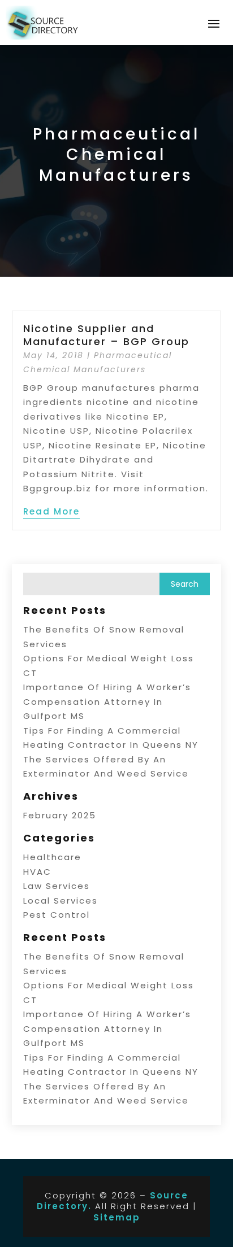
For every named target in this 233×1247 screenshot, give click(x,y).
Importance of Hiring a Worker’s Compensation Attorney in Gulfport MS (107, 701)
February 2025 (59, 815)
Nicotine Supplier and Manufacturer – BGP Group (106, 334)
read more (51, 511)
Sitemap (116, 1217)
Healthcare (52, 857)
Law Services (56, 886)
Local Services (60, 900)
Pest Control (56, 915)
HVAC (37, 872)
